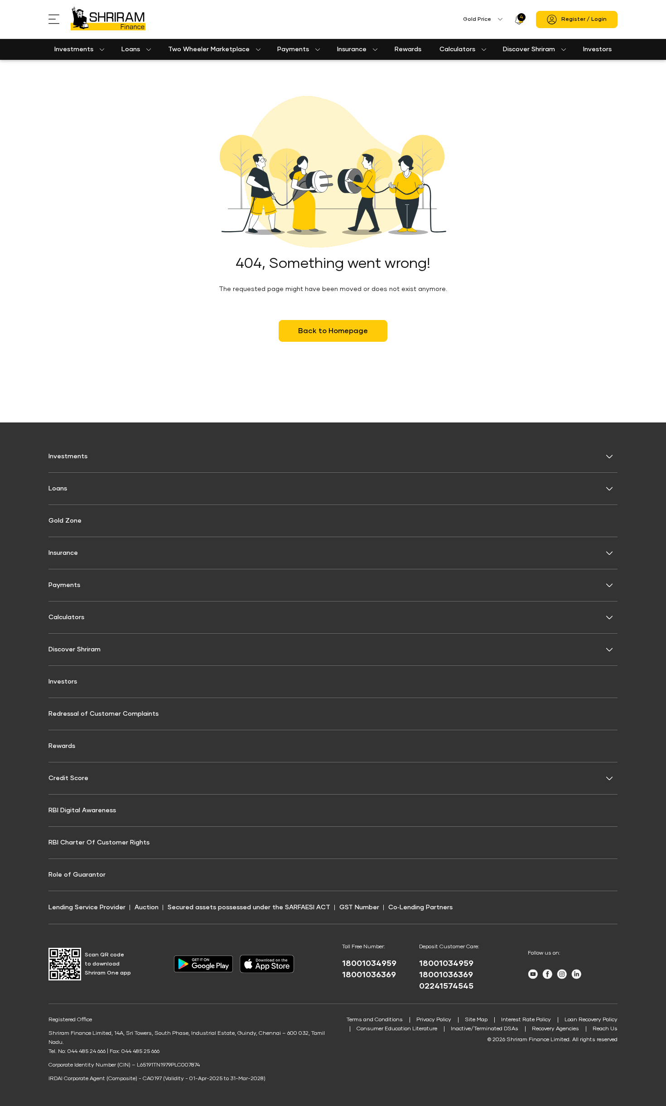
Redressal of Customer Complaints (103, 714)
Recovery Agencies (555, 1029)
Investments (73, 49)
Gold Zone (65, 521)
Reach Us (605, 1029)
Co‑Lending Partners (420, 907)
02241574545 (446, 986)
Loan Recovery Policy (591, 1020)
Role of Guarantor (77, 875)
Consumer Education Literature (397, 1029)
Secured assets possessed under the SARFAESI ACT (249, 907)
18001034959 (369, 964)
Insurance (352, 49)
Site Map (476, 1020)
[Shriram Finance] (108, 19)
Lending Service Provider (86, 907)
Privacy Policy (433, 1020)
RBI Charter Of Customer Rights (99, 842)
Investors (597, 49)
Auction (147, 907)
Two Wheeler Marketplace (209, 49)
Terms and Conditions (375, 1020)
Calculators (457, 49)
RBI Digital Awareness (82, 810)
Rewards (408, 49)
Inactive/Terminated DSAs (484, 1029)
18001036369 (369, 975)
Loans (130, 49)
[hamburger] (59, 19)
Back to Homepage (333, 331)
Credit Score (68, 778)
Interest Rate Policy (526, 1020)
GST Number (359, 907)
